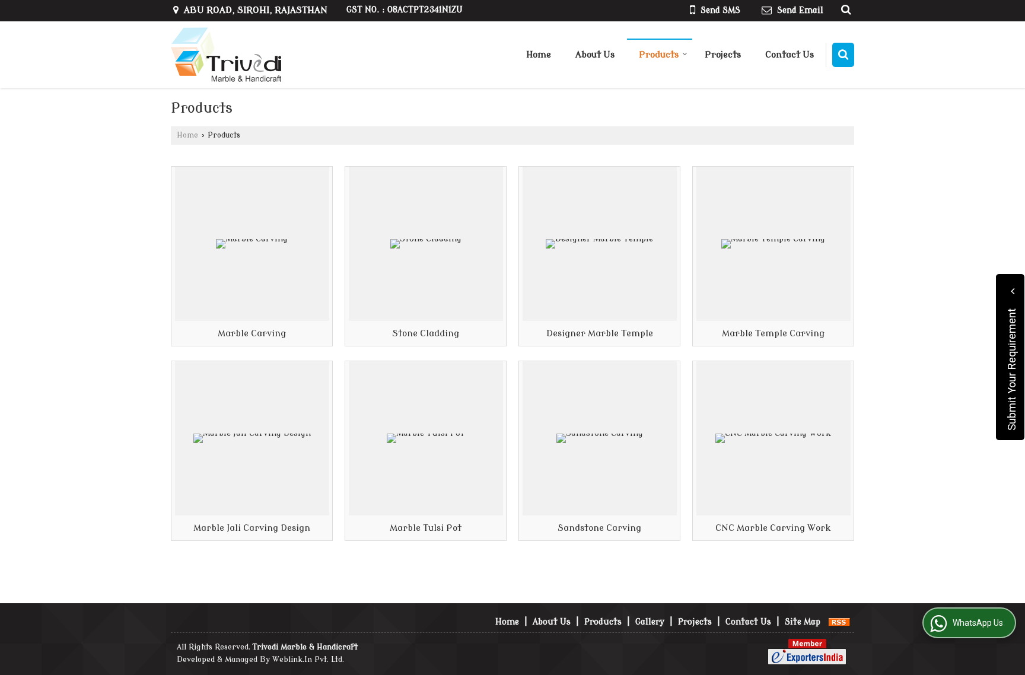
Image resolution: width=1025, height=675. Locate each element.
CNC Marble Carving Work (767, 385)
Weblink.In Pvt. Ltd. (308, 659)
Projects (723, 55)
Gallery (649, 621)
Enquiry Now (216, 315)
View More (283, 315)
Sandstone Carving (576, 385)
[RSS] (839, 621)
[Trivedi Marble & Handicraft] (226, 54)
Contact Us (789, 55)
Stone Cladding (393, 191)
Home (538, 55)
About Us (595, 55)
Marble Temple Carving (761, 191)
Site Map (802, 621)
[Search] (843, 55)
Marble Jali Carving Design (247, 385)
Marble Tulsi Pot (397, 385)
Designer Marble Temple (590, 191)
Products (659, 55)
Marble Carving (220, 191)
